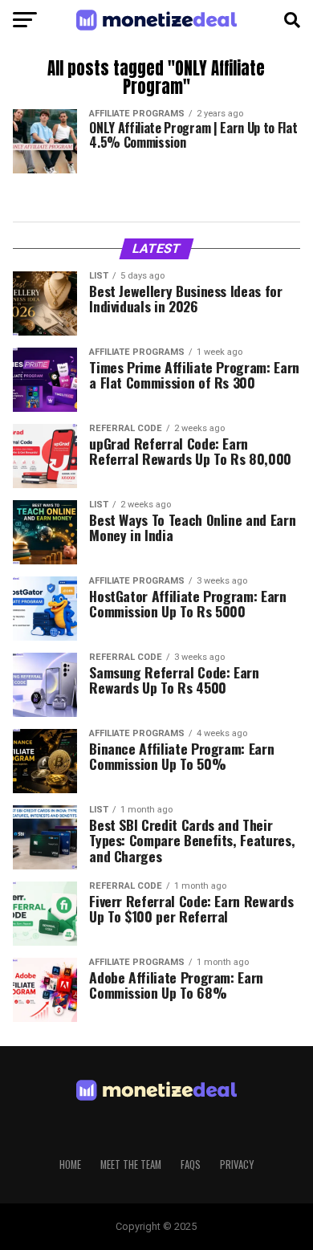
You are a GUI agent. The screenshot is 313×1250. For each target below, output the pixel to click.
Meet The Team (130, 1164)
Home (70, 1164)
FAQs (191, 1164)
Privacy (237, 1164)
